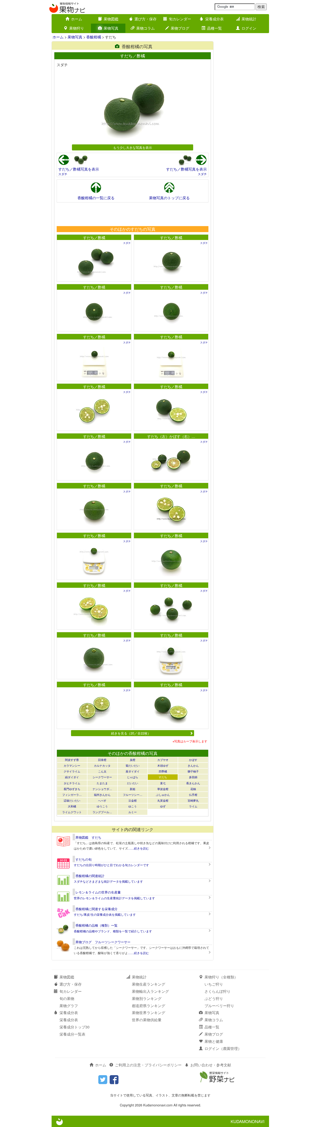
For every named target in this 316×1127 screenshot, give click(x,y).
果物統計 (249, 19)
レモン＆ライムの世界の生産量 (98, 892)
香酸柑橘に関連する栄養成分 (96, 908)
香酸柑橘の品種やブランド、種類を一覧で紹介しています (113, 931)
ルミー (132, 812)
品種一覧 (214, 28)
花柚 (193, 789)
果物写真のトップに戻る (169, 197)
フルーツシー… (132, 795)
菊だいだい (132, 765)
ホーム (76, 19)
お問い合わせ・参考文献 (210, 1065)
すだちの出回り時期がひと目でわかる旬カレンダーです (111, 865)
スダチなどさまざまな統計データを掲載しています (108, 881)
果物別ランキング (146, 998)
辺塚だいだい (72, 800)
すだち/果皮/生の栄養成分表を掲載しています (105, 914)
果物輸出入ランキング (150, 991)
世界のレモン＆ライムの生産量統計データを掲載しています (114, 898)
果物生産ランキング (148, 984)
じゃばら (132, 777)
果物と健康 (213, 1041)
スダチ (62, 174)
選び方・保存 (145, 19)
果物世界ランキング (148, 1012)
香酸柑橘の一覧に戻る (96, 197)
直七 (163, 783)
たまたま (102, 783)
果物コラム (145, 28)
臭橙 (132, 760)
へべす (102, 800)
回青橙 (102, 760)
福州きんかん (102, 795)
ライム (193, 806)
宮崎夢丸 (193, 800)
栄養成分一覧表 (72, 1034)
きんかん (193, 765)
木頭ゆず (162, 765)
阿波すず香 (72, 760)
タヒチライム (72, 783)
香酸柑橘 (93, 37)
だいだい (132, 783)
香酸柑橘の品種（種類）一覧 (96, 925)
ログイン (249, 28)
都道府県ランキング (148, 1005)
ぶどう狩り (213, 998)
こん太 (102, 771)
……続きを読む (138, 848)
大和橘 (72, 806)
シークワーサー (102, 777)
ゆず (163, 806)
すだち (163, 777)
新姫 (132, 789)
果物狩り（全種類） (221, 977)
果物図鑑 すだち (88, 837)
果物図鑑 (111, 19)
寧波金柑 (162, 789)
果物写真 (111, 28)
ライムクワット (72, 812)
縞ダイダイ (72, 777)
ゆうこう (102, 806)
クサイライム (72, 771)
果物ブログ (180, 28)
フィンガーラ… (72, 795)
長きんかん (193, 783)
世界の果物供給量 (146, 1019)
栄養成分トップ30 (74, 1027)
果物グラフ (68, 1005)
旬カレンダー (180, 19)
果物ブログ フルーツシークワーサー (102, 942)
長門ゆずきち (72, 789)
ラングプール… (102, 812)
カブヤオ (162, 760)
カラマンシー (72, 765)
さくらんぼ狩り (217, 991)
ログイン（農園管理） (223, 1048)
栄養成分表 (214, 19)
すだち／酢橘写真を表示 (78, 169)
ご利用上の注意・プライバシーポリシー (148, 1065)
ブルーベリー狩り (219, 1005)
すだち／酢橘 (94, 237)
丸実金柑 (162, 800)
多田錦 (193, 777)
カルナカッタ (102, 765)
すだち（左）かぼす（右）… (171, 436)
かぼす (193, 760)
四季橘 (163, 771)
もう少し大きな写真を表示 (132, 147)
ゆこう (132, 806)
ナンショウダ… (102, 789)
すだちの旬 (83, 859)
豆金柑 (132, 800)
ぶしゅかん (163, 795)
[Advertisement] (132, 214)
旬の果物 (66, 998)
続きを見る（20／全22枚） (131, 733)
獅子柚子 (193, 771)
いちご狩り (213, 984)
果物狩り (76, 28)
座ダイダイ (132, 771)
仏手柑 (193, 795)
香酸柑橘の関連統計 (90, 875)
